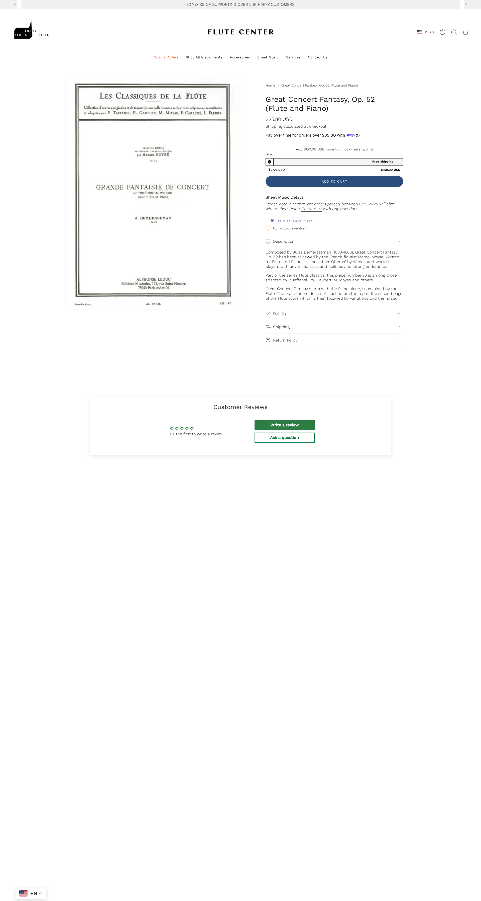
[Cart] (465, 32)
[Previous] (15, 4)
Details (279, 313)
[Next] (466, 4)
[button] (166, 57)
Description (284, 241)
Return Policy (285, 340)
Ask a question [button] (284, 437)
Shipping (274, 126)
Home (270, 85)
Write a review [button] (284, 425)
